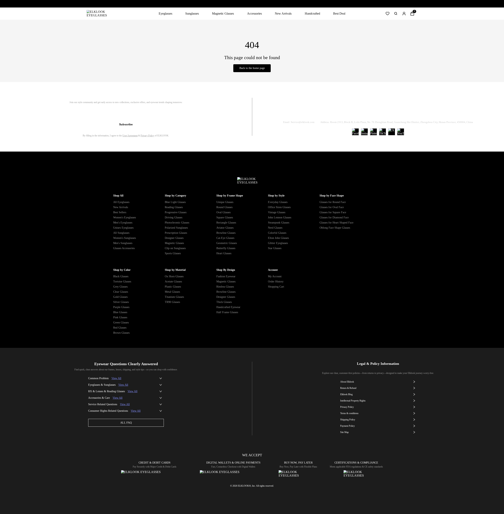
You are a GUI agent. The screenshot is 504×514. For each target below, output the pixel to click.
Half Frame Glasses (227, 312)
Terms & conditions (349, 413)
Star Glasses (274, 248)
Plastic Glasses (173, 286)
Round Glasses (224, 207)
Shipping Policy (396, 112)
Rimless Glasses (225, 286)
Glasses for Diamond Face (334, 217)
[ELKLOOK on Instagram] (364, 131)
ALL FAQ (126, 422)
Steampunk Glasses (278, 222)
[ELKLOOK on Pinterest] (373, 131)
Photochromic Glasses (177, 222)
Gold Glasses (120, 296)
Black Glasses (120, 276)
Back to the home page (252, 68)
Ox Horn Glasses (174, 276)
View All (116, 378)
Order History (276, 281)
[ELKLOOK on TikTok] (382, 131)
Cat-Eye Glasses (225, 238)
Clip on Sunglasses (175, 248)
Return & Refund (362, 112)
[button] (387, 13)
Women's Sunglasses (124, 238)
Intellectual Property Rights (353, 400)
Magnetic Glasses (223, 13)
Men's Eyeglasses (122, 222)
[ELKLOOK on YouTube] (400, 131)
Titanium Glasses (174, 296)
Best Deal (339, 13)
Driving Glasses (173, 217)
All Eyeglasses (121, 202)
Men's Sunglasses (122, 243)
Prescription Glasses (176, 232)
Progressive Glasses (175, 212)
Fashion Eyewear (225, 276)
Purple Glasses (121, 307)
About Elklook (347, 381)
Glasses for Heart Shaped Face (336, 222)
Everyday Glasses (277, 202)
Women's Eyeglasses (124, 217)
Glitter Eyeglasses (278, 243)
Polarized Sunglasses (176, 227)
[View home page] (100, 13)
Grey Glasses (120, 286)
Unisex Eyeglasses (123, 227)
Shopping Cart (276, 286)
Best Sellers (119, 212)
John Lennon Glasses (279, 217)
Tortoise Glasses (122, 281)
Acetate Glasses (173, 281)
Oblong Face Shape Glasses (335, 227)
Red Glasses (119, 327)
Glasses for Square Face (333, 212)
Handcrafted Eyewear (228, 307)
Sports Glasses (173, 253)
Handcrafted (312, 13)
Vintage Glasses (276, 212)
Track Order (331, 112)
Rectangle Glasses (226, 222)
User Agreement (130, 135)
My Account (275, 276)
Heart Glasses (223, 253)
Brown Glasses (121, 332)
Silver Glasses (121, 302)
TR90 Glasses (172, 302)
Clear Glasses (120, 291)
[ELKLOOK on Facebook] (355, 131)
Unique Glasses (224, 202)
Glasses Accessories (124, 248)
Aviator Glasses (224, 227)
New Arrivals (283, 13)
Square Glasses (224, 217)
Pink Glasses (120, 317)
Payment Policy (347, 426)
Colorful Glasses (277, 232)
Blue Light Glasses (175, 202)
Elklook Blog (346, 394)
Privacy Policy (147, 135)
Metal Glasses (172, 291)
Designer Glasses (174, 238)
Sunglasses (192, 13)
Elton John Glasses (278, 238)
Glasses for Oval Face (332, 207)
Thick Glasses (224, 302)
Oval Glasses (223, 212)
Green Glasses (121, 322)
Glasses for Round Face (333, 202)
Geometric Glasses (226, 243)
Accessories (254, 13)
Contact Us (425, 112)
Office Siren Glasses (279, 207)
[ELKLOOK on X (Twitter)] (391, 131)
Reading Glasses (174, 207)
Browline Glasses (225, 232)
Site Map (344, 432)
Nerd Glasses (275, 227)
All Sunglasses (121, 232)
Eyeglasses (165, 13)
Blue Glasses (120, 312)
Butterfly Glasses (225, 248)
